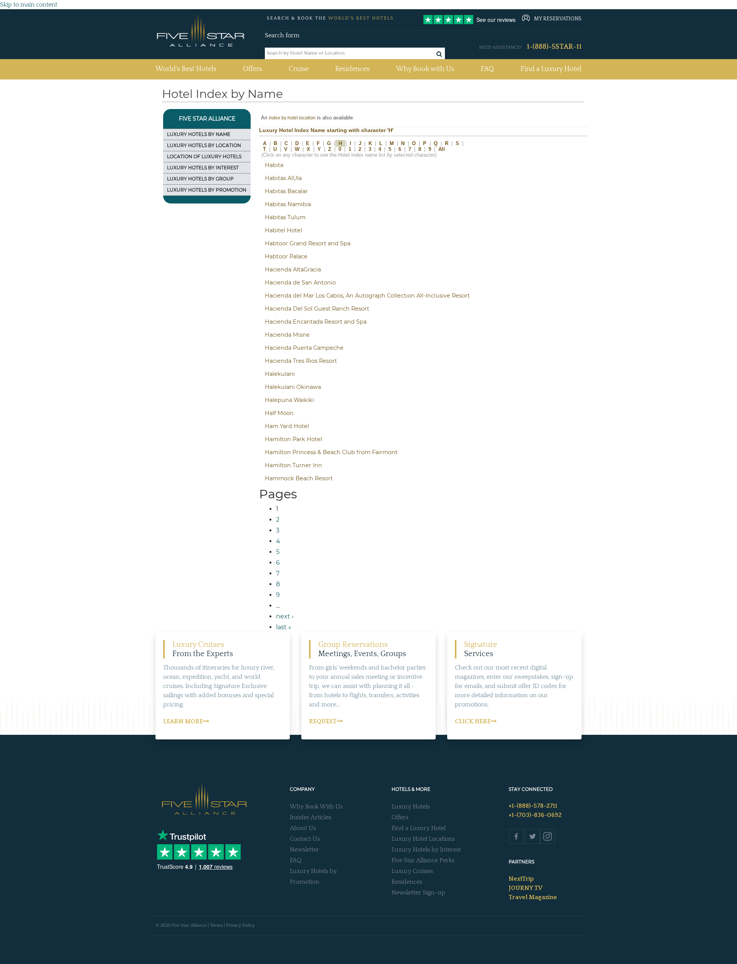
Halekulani (280, 373)
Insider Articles (310, 817)
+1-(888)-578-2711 (533, 805)
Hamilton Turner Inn (293, 465)
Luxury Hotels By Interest (203, 167)
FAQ (487, 69)
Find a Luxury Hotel (551, 69)
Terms (216, 925)
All (441, 149)
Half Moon (279, 413)
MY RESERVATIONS (558, 19)
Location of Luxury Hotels (204, 156)
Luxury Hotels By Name (198, 134)
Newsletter (304, 849)
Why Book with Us (425, 69)
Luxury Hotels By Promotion (206, 190)
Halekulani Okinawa (293, 387)
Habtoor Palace (286, 256)
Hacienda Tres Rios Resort (301, 360)
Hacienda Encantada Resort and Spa (316, 321)
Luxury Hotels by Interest (426, 849)
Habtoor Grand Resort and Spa (307, 243)
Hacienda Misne (287, 334)
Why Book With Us (316, 806)
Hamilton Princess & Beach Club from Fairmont (331, 452)
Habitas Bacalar (286, 191)
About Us (303, 828)
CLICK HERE (473, 721)
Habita (274, 165)
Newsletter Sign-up (418, 892)
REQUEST (323, 721)
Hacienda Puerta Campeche (304, 347)
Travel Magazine (533, 897)
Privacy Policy (240, 925)
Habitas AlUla (283, 178)
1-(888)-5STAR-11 (554, 47)
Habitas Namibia (288, 204)
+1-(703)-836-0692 (535, 815)
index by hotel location (292, 117)
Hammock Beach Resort (299, 478)
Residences (352, 69)
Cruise (299, 69)
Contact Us (305, 838)
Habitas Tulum (285, 217)
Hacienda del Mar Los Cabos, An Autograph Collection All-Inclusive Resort (367, 295)
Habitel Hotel (283, 230)
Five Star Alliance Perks (423, 860)
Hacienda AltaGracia (293, 269)
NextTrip (521, 878)
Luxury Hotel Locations (423, 838)
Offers (252, 69)
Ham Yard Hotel (287, 426)
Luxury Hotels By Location (204, 145)
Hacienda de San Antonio (300, 282)
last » (283, 627)
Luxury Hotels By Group (200, 179)
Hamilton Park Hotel (293, 439)
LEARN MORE (183, 721)
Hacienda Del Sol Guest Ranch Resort (317, 308)
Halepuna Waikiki (289, 400)
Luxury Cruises (412, 871)
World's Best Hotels (185, 69)
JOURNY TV (525, 888)
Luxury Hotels (411, 806)
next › (285, 616)
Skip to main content (28, 4)
